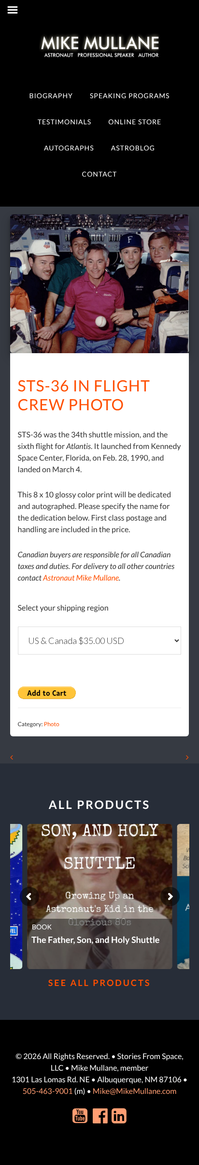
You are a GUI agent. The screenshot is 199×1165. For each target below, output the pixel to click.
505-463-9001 (48, 1091)
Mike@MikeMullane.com (134, 1091)
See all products (99, 982)
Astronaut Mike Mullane (81, 577)
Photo (51, 724)
